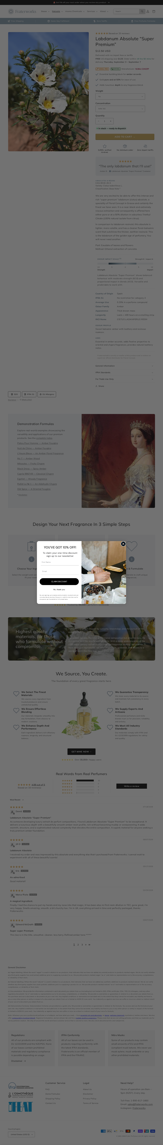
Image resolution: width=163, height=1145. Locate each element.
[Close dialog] (123, 544)
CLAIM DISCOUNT (59, 581)
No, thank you (59, 589)
